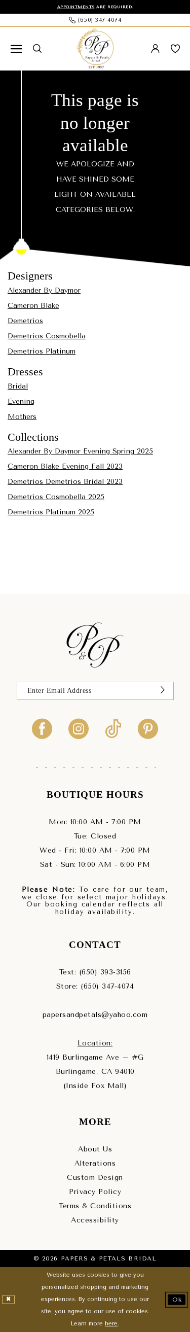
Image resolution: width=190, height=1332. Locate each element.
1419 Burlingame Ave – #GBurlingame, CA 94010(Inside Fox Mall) (95, 1071)
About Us (95, 1149)
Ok (177, 1299)
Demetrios (25, 321)
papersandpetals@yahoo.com (95, 1014)
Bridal (18, 386)
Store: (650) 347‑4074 (95, 986)
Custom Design (95, 1177)
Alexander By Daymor (44, 290)
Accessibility (95, 1220)
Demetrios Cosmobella (47, 336)
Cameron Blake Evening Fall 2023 (65, 466)
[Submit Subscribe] (162, 691)
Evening (21, 401)
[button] (16, 48)
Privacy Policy (95, 1191)
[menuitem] (16, 48)
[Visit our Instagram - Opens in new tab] (78, 728)
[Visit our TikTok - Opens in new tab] (113, 728)
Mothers (22, 416)
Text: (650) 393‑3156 (95, 972)
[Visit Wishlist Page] (175, 48)
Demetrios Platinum (41, 351)
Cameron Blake (33, 305)
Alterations (95, 1163)
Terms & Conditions (95, 1206)
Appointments (76, 7)
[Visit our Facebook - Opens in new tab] (42, 728)
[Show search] (37, 48)
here (111, 1323)
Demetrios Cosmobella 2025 (56, 497)
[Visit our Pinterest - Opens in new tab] (148, 728)
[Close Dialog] (8, 1300)
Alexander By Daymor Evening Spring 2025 (80, 451)
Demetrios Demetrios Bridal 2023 (65, 481)
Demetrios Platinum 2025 (51, 512)
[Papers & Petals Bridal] (95, 48)
